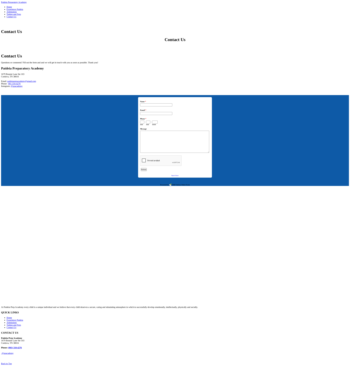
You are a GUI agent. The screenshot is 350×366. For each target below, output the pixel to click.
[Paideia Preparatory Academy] (9, 25)
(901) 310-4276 (15, 347)
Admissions (12, 322)
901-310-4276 (14, 84)
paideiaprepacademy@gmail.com (21, 81)
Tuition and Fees (14, 325)
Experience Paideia (15, 320)
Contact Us (11, 327)
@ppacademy (17, 86)
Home (9, 317)
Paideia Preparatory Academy (14, 2)
